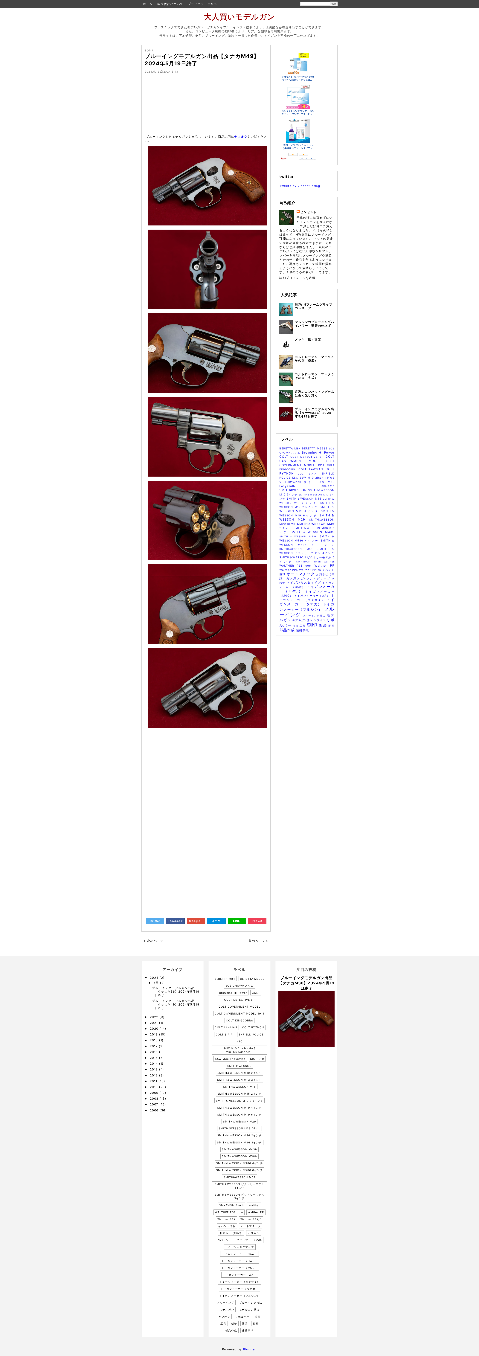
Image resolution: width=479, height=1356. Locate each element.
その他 (257, 1239)
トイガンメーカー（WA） (312, 595)
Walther (329, 561)
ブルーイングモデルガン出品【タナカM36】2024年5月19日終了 (314, 412)
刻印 (313, 625)
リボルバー (242, 1316)
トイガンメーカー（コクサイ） (239, 1281)
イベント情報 (227, 1226)
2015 (154, 1058)
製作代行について (170, 4)
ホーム (148, 4)
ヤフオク (240, 136)
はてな (216, 920)
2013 (154, 1069)
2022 (155, 1017)
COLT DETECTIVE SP (308, 456)
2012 (154, 1075)
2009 (155, 1093)
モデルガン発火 (303, 620)
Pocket (257, 920)
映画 (296, 625)
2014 (154, 1063)
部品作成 (287, 630)
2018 (154, 1040)
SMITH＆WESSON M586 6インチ (239, 1170)
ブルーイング (225, 1302)
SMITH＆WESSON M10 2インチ (239, 1072)
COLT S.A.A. (309, 473)
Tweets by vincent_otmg (299, 186)
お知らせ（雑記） (231, 1233)
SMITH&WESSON (293, 490)
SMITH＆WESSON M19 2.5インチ (239, 1100)
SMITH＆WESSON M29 (239, 1121)
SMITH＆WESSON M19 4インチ (239, 1107)
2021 (154, 1023)
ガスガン (293, 578)
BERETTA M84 (290, 448)
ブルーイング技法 (315, 615)
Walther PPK (289, 569)
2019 (154, 1034)
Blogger (249, 1349)
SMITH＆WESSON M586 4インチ (239, 1163)
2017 (154, 1046)
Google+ (195, 920)
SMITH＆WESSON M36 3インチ (239, 1142)
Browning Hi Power (318, 452)
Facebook (175, 920)
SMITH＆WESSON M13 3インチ (239, 1079)
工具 (303, 625)
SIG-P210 (327, 486)
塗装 (323, 625)
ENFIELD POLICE (251, 1034)
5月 (156, 983)
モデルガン (227, 1309)
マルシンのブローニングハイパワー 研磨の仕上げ (314, 323)
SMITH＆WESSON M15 (305, 498)
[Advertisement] (206, 105)
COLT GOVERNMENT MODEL (239, 1006)
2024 (155, 978)
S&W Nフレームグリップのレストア (313, 306)
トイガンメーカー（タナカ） (306, 601)
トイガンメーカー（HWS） (306, 588)
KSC (296, 477)
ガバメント (309, 578)
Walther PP (324, 565)
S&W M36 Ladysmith (230, 1058)
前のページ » (258, 941)
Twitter (154, 920)
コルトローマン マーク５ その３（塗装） (316, 358)
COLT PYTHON (253, 1027)
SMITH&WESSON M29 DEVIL (239, 1128)
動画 (331, 625)
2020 (155, 1028)
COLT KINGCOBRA (239, 1020)
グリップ (324, 578)
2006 (155, 1110)
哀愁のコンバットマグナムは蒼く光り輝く (314, 393)
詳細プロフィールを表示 (297, 278)
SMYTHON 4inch (310, 561)
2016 (154, 1052)
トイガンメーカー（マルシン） (239, 1295)
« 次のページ (154, 941)
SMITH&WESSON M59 (298, 549)
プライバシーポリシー (204, 4)
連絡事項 (302, 630)
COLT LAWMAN (312, 469)
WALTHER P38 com (297, 565)
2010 (154, 1087)
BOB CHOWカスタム (239, 985)
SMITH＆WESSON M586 (299, 536)
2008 (155, 1098)
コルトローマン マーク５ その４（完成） (316, 376)
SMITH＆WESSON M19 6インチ (239, 1114)
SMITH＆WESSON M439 (313, 532)
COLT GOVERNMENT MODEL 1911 (239, 1013)
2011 (154, 1081)
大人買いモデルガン (239, 16)
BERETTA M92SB (315, 448)
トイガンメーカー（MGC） (239, 1267)
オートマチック (301, 574)
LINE (236, 920)
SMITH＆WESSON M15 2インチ (239, 1093)
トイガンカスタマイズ (304, 582)
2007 (155, 1104)
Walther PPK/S (310, 569)
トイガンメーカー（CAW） (239, 1254)
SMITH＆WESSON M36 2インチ (239, 1135)
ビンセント (308, 212)
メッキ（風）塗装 (308, 339)
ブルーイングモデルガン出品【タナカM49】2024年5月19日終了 (175, 1004)
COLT (284, 456)
